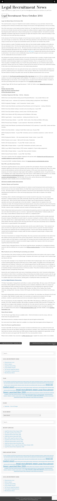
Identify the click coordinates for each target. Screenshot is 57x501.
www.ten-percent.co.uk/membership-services (38, 161)
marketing (41, 392)
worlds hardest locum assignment (37, 397)
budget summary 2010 (27, 381)
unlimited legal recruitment (18, 397)
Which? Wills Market (27, 397)
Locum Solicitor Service (10, 367)
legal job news (35, 387)
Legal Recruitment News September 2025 (14, 446)
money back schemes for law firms (15, 394)
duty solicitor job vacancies (18, 382)
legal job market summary (28, 387)
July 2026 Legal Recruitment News (13, 432)
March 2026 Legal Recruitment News (13, 438)
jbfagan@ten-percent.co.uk (46, 84)
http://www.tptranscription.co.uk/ (28, 307)
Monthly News (4, 13)
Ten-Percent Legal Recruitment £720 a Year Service (22, 76)
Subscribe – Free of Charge (11, 406)
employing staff (26, 382)
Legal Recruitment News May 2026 (13, 434)
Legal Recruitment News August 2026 (13, 431)
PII (36, 394)
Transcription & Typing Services (12, 371)
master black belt (46, 392)
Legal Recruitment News (23, 7)
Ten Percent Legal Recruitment (12, 369)
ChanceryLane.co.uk (9, 362)
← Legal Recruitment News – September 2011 (11, 343)
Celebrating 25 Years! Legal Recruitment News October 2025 (19, 445)
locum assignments (35, 392)
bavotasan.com (35, 499)
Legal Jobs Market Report (43, 387)
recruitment (13, 395)
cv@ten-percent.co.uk (27, 335)
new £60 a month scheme (35, 81)
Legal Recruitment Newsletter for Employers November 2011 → (44, 344)
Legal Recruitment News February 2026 (14, 439)
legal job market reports (18, 387)
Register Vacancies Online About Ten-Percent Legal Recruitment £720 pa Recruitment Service (10, 90)
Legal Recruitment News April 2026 (13, 436)
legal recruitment (13, 390)
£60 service (31, 51)
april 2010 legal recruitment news (17, 381)
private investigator (40, 394)
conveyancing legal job (9, 382)
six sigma (23, 395)
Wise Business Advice (10, 372)
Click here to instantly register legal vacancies (12, 181)
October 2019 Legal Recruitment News (29, 394)
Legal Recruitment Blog (10, 365)
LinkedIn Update (29, 392)
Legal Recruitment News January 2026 (14, 441)
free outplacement (32, 382)
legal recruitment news (27, 389)
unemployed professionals (48, 395)
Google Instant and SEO (40, 382)
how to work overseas (49, 382)
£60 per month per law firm (33, 247)
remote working (18, 395)
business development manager (37, 381)
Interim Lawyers (8, 364)
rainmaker (9, 395)
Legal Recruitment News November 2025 (14, 443)
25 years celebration (7, 381)
